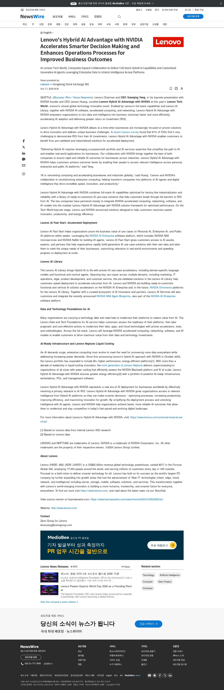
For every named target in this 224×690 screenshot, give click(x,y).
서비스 (72, 16)
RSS (75, 566)
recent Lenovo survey (126, 132)
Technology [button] (148, 575)
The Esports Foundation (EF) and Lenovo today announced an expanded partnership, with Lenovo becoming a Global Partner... (96, 595)
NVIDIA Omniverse (161, 287)
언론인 (98, 16)
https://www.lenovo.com (94, 490)
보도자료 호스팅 (180, 664)
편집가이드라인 (46, 675)
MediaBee (130, 675)
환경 (125, 24)
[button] (171, 88)
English (48, 32)
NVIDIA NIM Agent (107, 296)
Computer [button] (148, 581)
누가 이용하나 (116, 664)
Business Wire (62, 97)
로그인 (188, 9)
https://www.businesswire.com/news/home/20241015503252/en (126, 499)
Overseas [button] (148, 588)
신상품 (155, 24)
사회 (117, 24)
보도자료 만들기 (148, 651)
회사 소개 (24, 675)
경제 (75, 24)
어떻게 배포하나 (116, 655)
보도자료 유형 (147, 655)
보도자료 (58, 16)
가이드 (85, 16)
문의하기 (48, 663)
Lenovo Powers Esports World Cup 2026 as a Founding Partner (96, 588)
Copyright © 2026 (113, 684)
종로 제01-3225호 (103, 681)
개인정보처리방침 (61, 675)
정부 (134, 24)
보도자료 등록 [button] (31, 657)
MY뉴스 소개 (178, 655)
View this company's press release (59, 601)
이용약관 (33, 675)
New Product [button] (164, 581)
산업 (41, 24)
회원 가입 (199, 9)
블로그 (139, 9)
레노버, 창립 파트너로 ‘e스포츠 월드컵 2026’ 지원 (90, 573)
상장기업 (144, 24)
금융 (83, 24)
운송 (92, 24)
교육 (108, 24)
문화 (50, 24)
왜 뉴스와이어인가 (117, 651)
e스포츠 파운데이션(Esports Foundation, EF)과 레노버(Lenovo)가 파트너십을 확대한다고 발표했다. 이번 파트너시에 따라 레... (96, 579)
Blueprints (125, 296)
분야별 (81, 655)
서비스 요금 (115, 660)
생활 (58, 24)
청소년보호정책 (77, 675)
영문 (165, 24)
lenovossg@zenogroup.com (56, 525)
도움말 (149, 9)
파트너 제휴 (89, 675)
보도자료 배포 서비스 (35, 9)
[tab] (92, 646)
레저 (100, 24)
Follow (126, 566)
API (121, 675)
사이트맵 (100, 675)
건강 (66, 24)
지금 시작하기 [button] (147, 623)
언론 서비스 (178, 651)
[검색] (119, 17)
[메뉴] (23, 10)
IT (33, 24)
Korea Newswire (82, 97)
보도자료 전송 (179, 660)
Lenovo (46, 84)
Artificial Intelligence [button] (170, 575)
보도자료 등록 (193, 16)
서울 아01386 (38, 684)
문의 (157, 9)
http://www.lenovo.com (64, 508)
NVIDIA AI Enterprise (102, 235)
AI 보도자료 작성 (170, 9)
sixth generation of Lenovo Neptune (122, 365)
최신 (25, 24)
